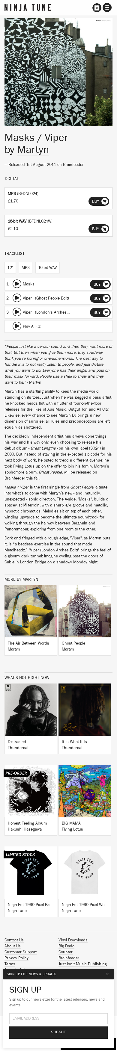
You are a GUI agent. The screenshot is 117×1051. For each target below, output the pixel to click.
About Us (12, 946)
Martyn (33, 149)
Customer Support (20, 952)
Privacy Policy (16, 958)
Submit (58, 1032)
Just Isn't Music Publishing (82, 964)
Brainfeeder (73, 165)
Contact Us (14, 940)
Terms (9, 964)
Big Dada (66, 946)
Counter (65, 952)
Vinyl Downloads (73, 940)
